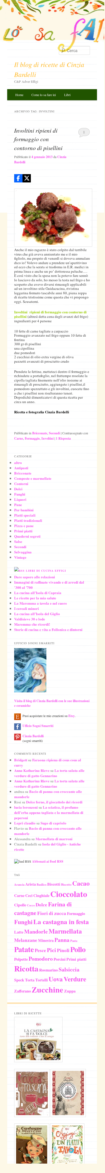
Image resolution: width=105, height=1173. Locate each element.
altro (18, 462)
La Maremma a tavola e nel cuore (40, 603)
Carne (18, 438)
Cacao (81, 883)
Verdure (75, 979)
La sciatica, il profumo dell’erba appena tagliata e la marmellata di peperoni (48, 812)
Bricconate (39, 433)
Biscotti (53, 884)
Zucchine (47, 989)
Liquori (20, 499)
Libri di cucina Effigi (46, 571)
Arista (30, 884)
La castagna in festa (61, 921)
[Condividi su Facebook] (18, 178)
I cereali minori (26, 608)
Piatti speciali (25, 515)
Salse (18, 541)
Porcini (60, 959)
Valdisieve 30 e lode (29, 619)
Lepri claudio (25, 823)
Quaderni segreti (27, 536)
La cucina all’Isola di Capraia (37, 592)
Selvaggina (23, 552)
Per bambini (24, 509)
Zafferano (22, 991)
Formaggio (32, 438)
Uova (56, 979)
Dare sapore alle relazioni (34, 576)
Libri (67, 94)
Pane (18, 504)
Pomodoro (41, 959)
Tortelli (41, 980)
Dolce (41, 904)
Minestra (46, 940)
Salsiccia (69, 969)
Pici (51, 950)
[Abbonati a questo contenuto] (19, 571)
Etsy (71, 715)
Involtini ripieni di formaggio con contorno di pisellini (38, 139)
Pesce (40, 950)
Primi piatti (23, 530)
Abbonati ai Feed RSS (47, 861)
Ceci (28, 895)
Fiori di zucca (51, 913)
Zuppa (70, 991)
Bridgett (20, 759)
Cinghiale (41, 895)
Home (19, 94)
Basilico (41, 884)
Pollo (78, 949)
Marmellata (65, 931)
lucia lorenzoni (26, 807)
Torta (29, 980)
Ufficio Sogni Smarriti (37, 725)
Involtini (47, 438)
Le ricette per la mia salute (35, 597)
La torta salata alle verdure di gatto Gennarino (49, 773)
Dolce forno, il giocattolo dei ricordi (54, 802)
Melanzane (25, 940)
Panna (61, 940)
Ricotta (26, 968)
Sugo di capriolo (53, 823)
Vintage (20, 557)
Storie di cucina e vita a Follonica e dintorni (48, 629)
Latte (18, 932)
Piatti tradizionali (28, 520)
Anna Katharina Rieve (31, 770)
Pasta (73, 941)
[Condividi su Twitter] (26, 178)
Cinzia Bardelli (33, 736)
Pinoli (63, 950)
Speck (19, 980)
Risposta (63, 438)
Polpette (21, 959)
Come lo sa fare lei (43, 94)
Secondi (54, 433)
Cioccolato (68, 894)
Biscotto (66, 884)
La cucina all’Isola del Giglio (37, 613)
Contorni (21, 483)
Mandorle (36, 931)
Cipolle (20, 905)
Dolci (18, 488)
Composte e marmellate (32, 478)
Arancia (19, 884)
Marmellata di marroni (54, 838)
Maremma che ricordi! (32, 624)
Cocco (31, 905)
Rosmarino (48, 970)
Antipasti (21, 467)
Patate (24, 949)
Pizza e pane (24, 525)
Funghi (19, 494)
